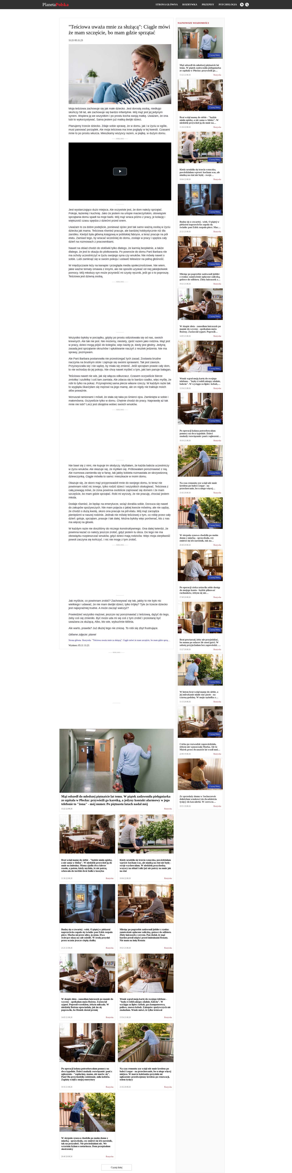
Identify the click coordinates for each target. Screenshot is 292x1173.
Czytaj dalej (116, 1167)
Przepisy (208, 4)
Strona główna (167, 4)
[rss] (242, 4)
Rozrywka (189, 4)
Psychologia (228, 4)
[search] (247, 4)
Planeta (55, 4)
